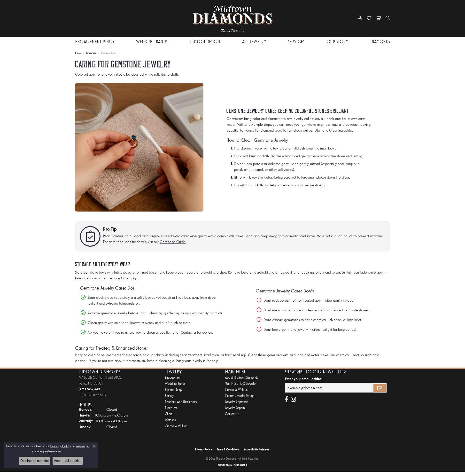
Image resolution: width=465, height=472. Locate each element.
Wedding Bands (151, 41)
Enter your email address (304, 379)
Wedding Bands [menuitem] (175, 384)
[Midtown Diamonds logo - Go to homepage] (232, 18)
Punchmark (240, 465)
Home (78, 53)
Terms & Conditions (228, 449)
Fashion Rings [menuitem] (173, 390)
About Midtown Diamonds (241, 378)
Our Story (337, 41)
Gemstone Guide (173, 241)
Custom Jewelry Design (239, 396)
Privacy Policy (203, 449)
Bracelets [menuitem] (171, 408)
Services (296, 41)
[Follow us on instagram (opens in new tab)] (293, 399)
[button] (360, 18)
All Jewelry (254, 41)
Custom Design (204, 41)
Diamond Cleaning (329, 130)
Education (91, 53)
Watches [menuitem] (170, 420)
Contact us (188, 332)
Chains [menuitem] (169, 414)
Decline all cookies (34, 461)
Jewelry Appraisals (236, 402)
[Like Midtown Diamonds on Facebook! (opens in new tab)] (286, 399)
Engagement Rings (94, 41)
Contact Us (232, 414)
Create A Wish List (236, 390)
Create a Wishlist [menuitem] (175, 426)
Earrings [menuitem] (169, 396)
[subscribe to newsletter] (380, 388)
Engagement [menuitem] (173, 378)
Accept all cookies (67, 461)
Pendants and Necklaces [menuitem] (181, 402)
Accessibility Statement (257, 449)
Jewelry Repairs (235, 408)
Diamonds (380, 41)
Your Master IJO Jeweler (240, 384)
